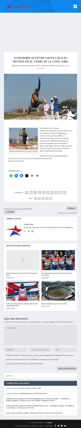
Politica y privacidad (22, 426)
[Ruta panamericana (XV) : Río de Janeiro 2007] (22, 260)
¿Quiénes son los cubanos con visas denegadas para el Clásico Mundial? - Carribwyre (37, 399)
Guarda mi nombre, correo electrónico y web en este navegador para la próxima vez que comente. (40, 355)
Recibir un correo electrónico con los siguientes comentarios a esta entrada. (33, 359)
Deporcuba (25, 66)
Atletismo (44, 66)
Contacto (34, 426)
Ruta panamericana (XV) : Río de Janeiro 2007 (22, 274)
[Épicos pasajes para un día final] (58, 291)
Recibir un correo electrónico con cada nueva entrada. (25, 364)
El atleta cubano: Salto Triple (30, 388)
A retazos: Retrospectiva (53, 413)
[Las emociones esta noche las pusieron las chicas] (58, 260)
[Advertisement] (40, 28)
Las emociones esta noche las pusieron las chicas (57, 274)
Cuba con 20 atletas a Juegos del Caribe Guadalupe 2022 (22, 305)
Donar (41, 426)
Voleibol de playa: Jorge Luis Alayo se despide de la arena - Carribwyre (32, 406)
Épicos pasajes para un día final (54, 304)
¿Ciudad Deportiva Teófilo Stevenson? (33, 393)
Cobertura (52, 66)
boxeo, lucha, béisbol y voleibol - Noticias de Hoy (24, 413)
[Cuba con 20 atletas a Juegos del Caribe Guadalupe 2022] (22, 291)
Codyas (49, 423)
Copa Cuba (60, 66)
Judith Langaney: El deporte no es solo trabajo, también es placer (30, 401)
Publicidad (48, 426)
